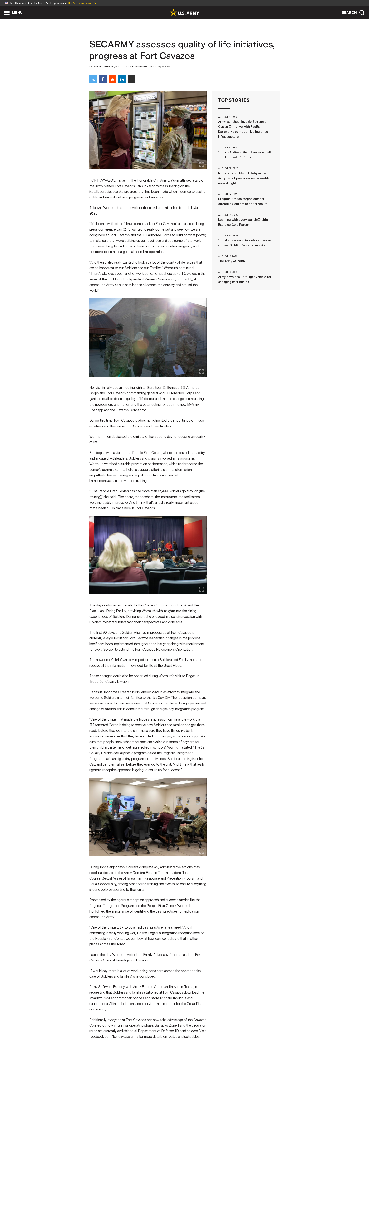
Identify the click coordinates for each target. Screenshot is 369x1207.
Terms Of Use (161, 1190)
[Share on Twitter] (93, 79)
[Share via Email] (131, 79)
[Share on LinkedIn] (122, 79)
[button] (2, 8)
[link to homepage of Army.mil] (184, 12)
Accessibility (187, 1190)
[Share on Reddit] (112, 79)
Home (100, 1190)
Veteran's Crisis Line (256, 1190)
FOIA (208, 1190)
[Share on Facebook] (103, 79)
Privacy (139, 1190)
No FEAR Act (226, 1190)
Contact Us (119, 1190)
